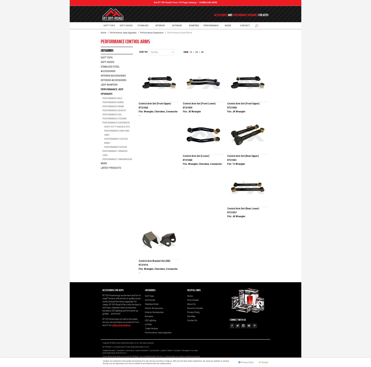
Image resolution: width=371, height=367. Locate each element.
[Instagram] (243, 326)
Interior (160, 25)
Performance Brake (113, 102)
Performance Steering (114, 118)
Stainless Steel (152, 304)
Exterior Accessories (113, 80)
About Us (191, 304)
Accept (264, 362)
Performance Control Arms (116, 141)
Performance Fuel (112, 114)
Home (103, 33)
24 (196, 52)
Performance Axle (112, 98)
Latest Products (111, 168)
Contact (245, 25)
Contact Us (192, 320)
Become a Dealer (195, 308)
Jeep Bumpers (109, 84)
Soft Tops (109, 25)
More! (228, 25)
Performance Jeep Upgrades (123, 33)
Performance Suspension (152, 33)
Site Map (191, 316)
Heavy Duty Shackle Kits (117, 127)
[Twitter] (237, 326)
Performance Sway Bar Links (116, 133)
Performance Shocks (115, 147)
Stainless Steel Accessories (110, 69)
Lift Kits (148, 324)
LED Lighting (150, 320)
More (104, 163)
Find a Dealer (193, 300)
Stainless (143, 25)
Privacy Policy (193, 312)
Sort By (143, 52)
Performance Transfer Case (115, 153)
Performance (211, 25)
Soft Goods (126, 25)
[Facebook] (232, 326)
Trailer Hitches (151, 328)
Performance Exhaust (114, 110)
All (202, 52)
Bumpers (194, 25)
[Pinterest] (254, 326)
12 (191, 52)
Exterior (177, 25)
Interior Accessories (113, 75)
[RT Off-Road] (129, 14)
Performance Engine (113, 106)
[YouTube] (249, 326)
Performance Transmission (117, 159)
